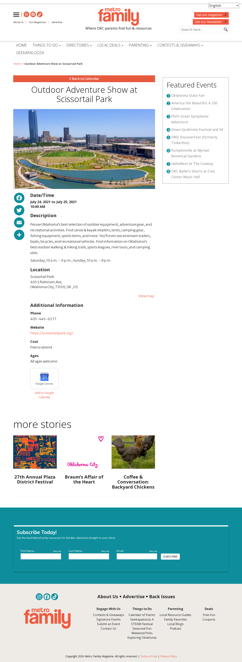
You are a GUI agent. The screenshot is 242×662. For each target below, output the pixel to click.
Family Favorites (175, 619)
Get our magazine (209, 15)
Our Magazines (37, 22)
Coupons (208, 619)
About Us (18, 22)
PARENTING (139, 45)
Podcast (175, 628)
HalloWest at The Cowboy (192, 163)
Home (21, 45)
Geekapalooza (30, 52)
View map (146, 296)
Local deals (109, 45)
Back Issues (162, 596)
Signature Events (108, 619)
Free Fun (209, 615)
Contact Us (108, 628)
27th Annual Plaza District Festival (34, 479)
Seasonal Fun (142, 628)
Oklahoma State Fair (188, 95)
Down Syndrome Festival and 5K (197, 129)
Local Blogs (175, 624)
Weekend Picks (142, 633)
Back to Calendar (85, 78)
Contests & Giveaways (179, 45)
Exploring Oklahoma (141, 637)
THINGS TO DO (46, 45)
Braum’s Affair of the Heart (84, 479)
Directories (78, 45)
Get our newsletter (209, 22)
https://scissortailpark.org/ (51, 333)
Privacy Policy (168, 656)
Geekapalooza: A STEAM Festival (142, 621)
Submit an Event (108, 624)
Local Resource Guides (175, 615)
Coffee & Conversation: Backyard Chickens (133, 482)
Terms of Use (148, 656)
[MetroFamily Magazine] (118, 16)
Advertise (56, 22)
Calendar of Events (142, 615)
